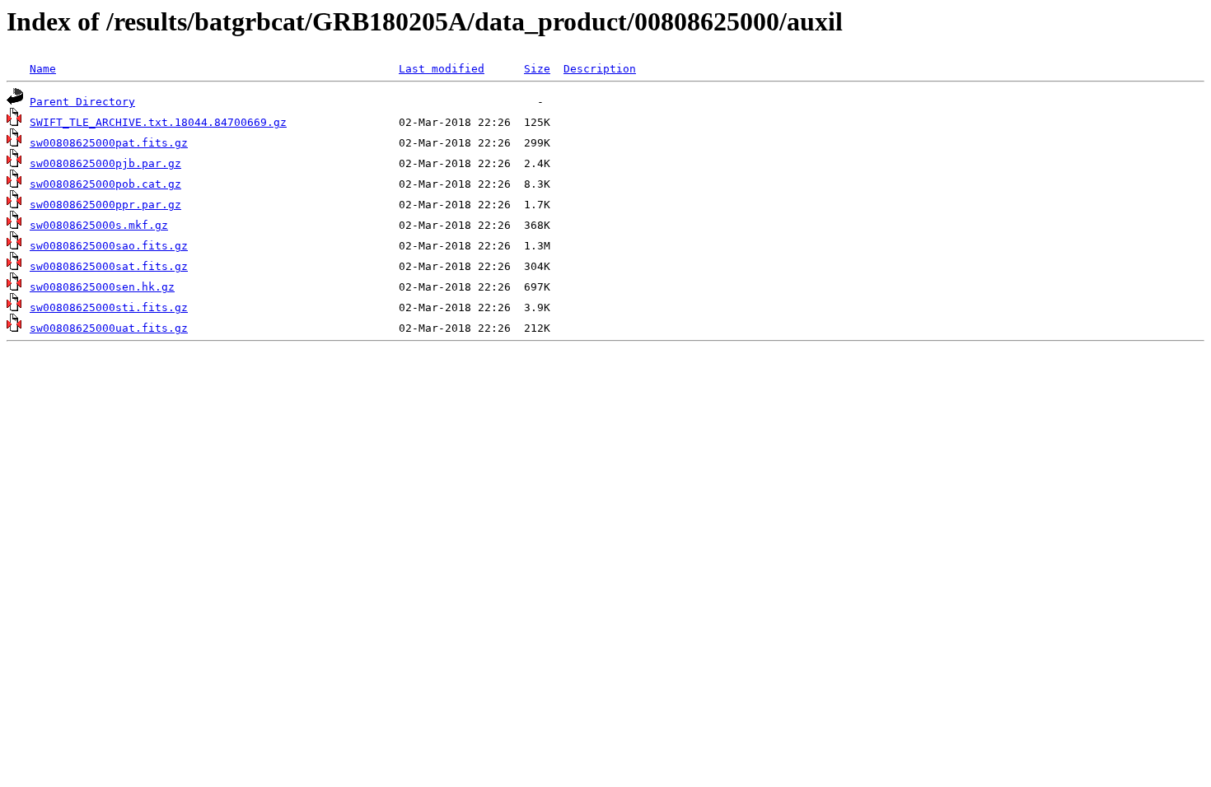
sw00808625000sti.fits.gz (109, 307)
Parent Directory (82, 101)
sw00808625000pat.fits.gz (109, 143)
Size (537, 69)
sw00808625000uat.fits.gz (109, 328)
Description (599, 69)
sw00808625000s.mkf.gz (99, 225)
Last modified (441, 69)
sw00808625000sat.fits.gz (109, 266)
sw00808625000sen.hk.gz (102, 287)
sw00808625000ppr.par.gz (105, 204)
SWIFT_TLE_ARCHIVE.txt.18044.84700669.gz (158, 122)
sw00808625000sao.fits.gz (109, 246)
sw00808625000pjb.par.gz (105, 163)
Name (43, 69)
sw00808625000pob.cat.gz (105, 184)
